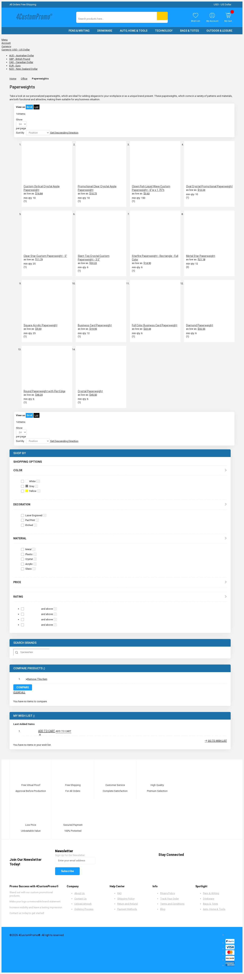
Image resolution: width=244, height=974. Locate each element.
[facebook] (190, 854)
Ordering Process (83, 909)
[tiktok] (226, 854)
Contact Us (80, 898)
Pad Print (31, 520)
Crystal (30, 559)
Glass (30, 568)
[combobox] (95, 19)
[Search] (162, 16)
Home (13, 78)
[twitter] (197, 854)
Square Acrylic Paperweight (40, 325)
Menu (5, 39)
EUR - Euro (15, 65)
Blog (162, 909)
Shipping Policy (125, 898)
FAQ (119, 893)
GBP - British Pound (19, 59)
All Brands (226, 642)
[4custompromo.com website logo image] (33, 17)
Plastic (30, 554)
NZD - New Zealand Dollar (23, 68)
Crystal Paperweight (90, 391)
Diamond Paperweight (199, 325)
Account (6, 43)
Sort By (20, 132)
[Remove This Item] (40, 735)
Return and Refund (127, 903)
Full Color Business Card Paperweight (154, 325)
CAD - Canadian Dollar (21, 62)
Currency (6, 46)
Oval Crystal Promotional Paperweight (209, 186)
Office (24, 78)
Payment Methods (127, 909)
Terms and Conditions (172, 903)
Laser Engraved (35, 515)
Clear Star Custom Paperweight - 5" (45, 255)
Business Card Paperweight (95, 325)
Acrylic (30, 564)
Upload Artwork (83, 903)
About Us (79, 893)
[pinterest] (204, 854)
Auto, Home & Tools (214, 909)
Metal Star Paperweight (200, 255)
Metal (30, 549)
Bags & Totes (210, 903)
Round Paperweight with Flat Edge (44, 391)
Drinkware (208, 898)
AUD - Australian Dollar (21, 55)
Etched (30, 525)
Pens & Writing (211, 893)
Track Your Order (169, 898)
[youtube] (211, 854)
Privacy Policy (167, 893)
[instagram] (219, 854)
